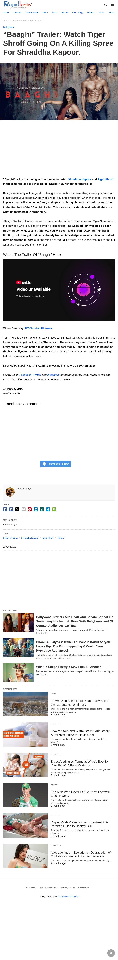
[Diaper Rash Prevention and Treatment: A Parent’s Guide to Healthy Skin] (25, 825)
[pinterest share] (30, 509)
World (101, 13)
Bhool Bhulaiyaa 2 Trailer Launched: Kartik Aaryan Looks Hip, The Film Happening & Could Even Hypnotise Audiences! (73, 646)
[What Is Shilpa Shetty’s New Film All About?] (18, 672)
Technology (77, 13)
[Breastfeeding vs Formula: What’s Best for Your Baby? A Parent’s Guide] (25, 765)
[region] (59, 150)
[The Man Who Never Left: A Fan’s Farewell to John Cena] (25, 795)
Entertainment (32, 13)
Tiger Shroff (105, 179)
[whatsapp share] (42, 509)
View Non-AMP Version (68, 896)
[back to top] (111, 953)
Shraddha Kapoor (79, 179)
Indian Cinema (10, 538)
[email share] (24, 509)
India (45, 13)
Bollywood (36, 21)
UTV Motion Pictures (38, 328)
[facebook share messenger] (11, 509)
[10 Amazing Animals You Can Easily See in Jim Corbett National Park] (25, 704)
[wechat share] (54, 509)
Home (7, 13)
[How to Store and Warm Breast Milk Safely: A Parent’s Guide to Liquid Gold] (25, 734)
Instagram (53, 374)
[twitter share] (17, 509)
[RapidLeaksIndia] (17, 4)
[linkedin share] (36, 509)
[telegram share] (48, 509)
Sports (55, 13)
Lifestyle (17, 13)
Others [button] (111, 13)
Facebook (25, 374)
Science (91, 13)
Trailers (61, 538)
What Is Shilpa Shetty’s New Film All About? (68, 667)
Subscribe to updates (58, 464)
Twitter (37, 374)
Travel (65, 13)
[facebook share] (5, 509)
